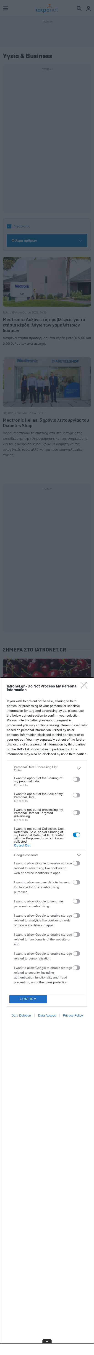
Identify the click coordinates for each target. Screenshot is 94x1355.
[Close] (85, 686)
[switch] (76, 779)
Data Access (47, 1015)
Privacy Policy (73, 1015)
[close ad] (47, 1341)
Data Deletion (21, 1015)
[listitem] (47, 768)
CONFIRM (28, 999)
